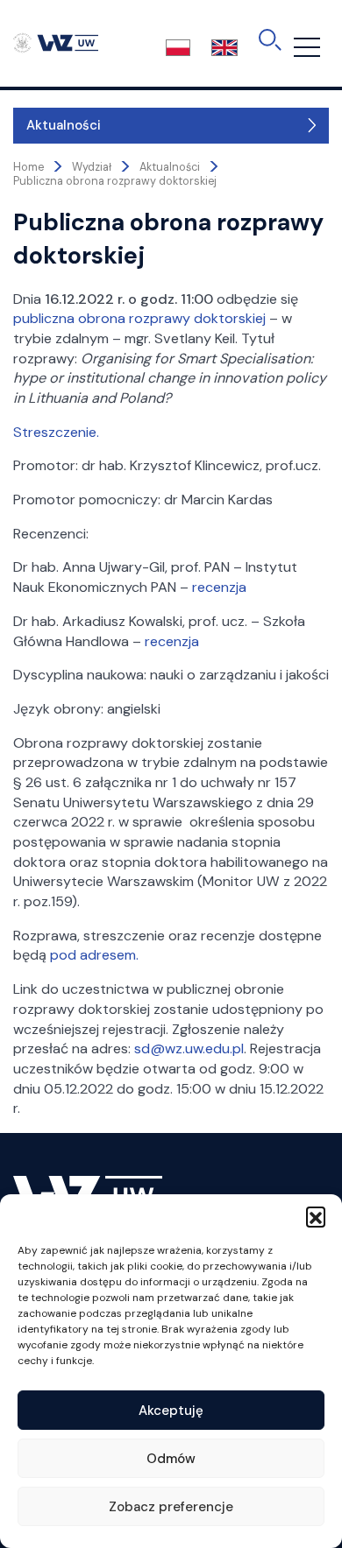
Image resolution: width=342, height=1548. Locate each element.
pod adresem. (94, 955)
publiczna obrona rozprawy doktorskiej (139, 318)
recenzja (219, 587)
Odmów (171, 1458)
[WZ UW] (55, 42)
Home (28, 167)
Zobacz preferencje (171, 1507)
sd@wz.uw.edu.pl (189, 1048)
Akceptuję (171, 1410)
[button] (315, 1216)
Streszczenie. (56, 432)
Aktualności (63, 125)
